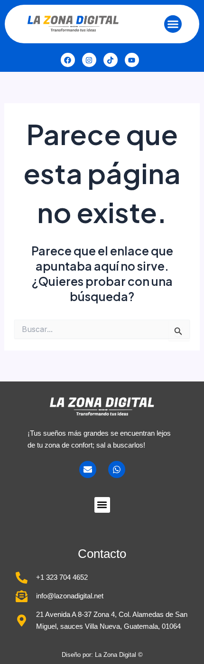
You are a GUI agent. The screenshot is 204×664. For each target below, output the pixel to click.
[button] (173, 24)
